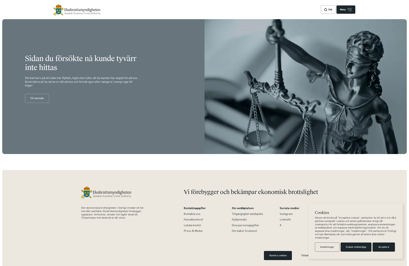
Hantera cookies (278, 255)
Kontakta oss (192, 214)
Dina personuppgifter (245, 225)
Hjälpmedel (239, 219)
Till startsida (37, 98)
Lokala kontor (192, 225)
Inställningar (327, 247)
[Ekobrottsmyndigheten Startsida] (106, 192)
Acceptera (383, 247)
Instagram (286, 214)
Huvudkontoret (193, 219)
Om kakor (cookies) (244, 230)
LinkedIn (285, 219)
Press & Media (193, 230)
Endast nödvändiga (356, 247)
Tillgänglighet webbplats (247, 214)
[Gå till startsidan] (76, 9)
